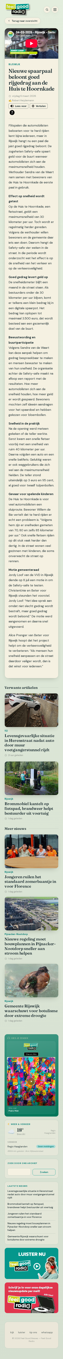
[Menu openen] (54, 9)
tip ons (33, 1332)
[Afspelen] (31, 1081)
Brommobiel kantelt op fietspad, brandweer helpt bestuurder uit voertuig (29, 808)
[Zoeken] (46, 9)
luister (21, 1332)
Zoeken (44, 1172)
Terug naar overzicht (24, 20)
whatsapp (47, 1332)
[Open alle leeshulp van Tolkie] (12, 112)
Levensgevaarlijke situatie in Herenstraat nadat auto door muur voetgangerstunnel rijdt (29, 742)
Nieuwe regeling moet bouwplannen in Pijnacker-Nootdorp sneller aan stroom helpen (30, 946)
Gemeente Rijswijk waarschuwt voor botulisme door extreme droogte (31, 1011)
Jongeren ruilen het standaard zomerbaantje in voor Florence (30, 881)
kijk (12, 1332)
